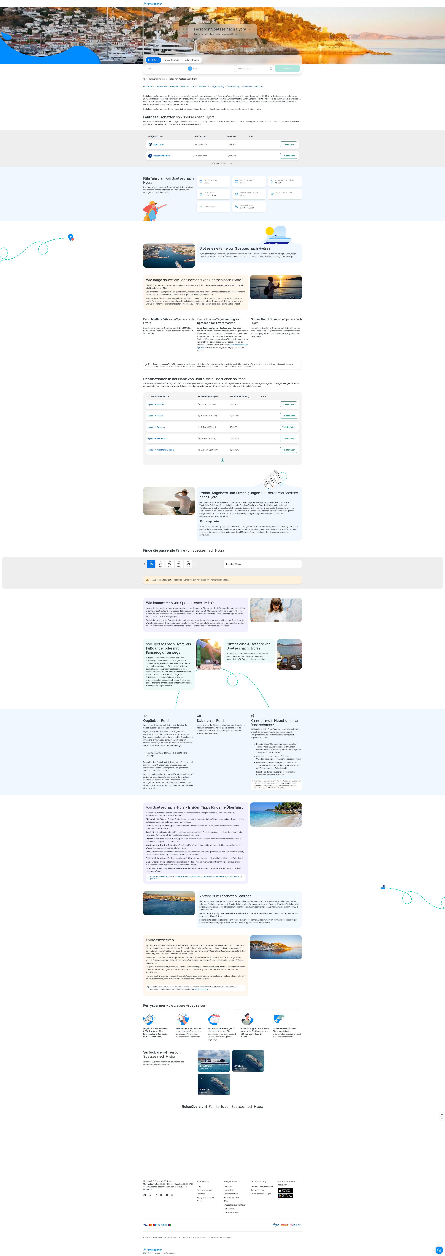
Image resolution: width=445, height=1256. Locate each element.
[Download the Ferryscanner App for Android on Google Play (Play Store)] (285, 1195)
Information (148, 86)
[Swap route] (190, 68)
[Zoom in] (442, 1114)
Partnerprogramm (231, 1197)
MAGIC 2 (204, 1089)
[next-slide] (194, 564)
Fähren (200, 1201)
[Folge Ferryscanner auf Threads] (172, 1195)
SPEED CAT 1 (206, 1065)
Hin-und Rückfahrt (171, 60)
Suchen (287, 68)
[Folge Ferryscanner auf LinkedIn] (161, 1195)
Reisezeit (185, 86)
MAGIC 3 (238, 1065)
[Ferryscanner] (152, 3)
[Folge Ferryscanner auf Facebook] (144, 1195)
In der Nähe (247, 86)
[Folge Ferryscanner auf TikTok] (155, 1195)
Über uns (228, 1186)
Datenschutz (229, 1208)
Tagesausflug (218, 86)
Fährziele (201, 1193)
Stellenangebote (231, 1193)
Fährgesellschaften (205, 1197)
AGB (226, 1201)
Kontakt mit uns (257, 1190)
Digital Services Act (232, 1212)
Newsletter (228, 1190)
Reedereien (162, 86)
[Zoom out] (442, 1118)
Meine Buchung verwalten (262, 1186)
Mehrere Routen (192, 60)
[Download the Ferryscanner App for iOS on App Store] (285, 1190)
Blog (199, 1186)
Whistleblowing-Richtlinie (234, 1205)
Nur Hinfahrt (153, 60)
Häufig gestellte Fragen (261, 1193)
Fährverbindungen (157, 79)
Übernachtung (233, 86)
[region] (222, 1143)
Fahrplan (174, 86)
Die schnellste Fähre (200, 86)
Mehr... (258, 86)
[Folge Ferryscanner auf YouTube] (166, 1195)
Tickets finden (288, 144)
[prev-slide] (144, 564)
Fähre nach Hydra (201, 989)
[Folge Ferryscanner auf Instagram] (150, 1195)
